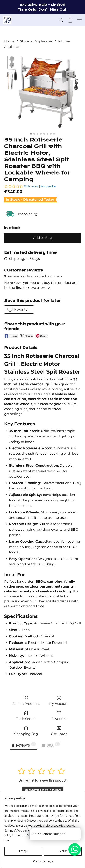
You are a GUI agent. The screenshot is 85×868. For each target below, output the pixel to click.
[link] (43, 860)
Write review (31, 186)
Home (9, 41)
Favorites (58, 719)
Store (24, 41)
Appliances (43, 41)
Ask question (48, 186)
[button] (7, 20)
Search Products (26, 704)
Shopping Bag (26, 734)
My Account (59, 704)
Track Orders (26, 719)
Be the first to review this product (42, 780)
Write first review (44, 791)
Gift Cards (59, 734)
